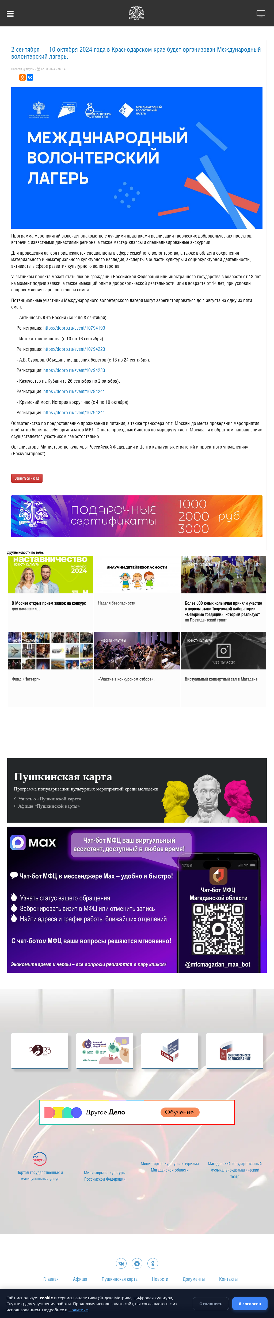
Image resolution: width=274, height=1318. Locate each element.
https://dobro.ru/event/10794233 (74, 370)
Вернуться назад (27, 478)
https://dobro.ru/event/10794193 (74, 328)
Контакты (228, 1279)
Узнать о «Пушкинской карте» (48, 798)
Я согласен (250, 1303)
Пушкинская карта (120, 1279)
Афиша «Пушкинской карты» (48, 806)
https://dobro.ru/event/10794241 (74, 391)
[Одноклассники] (22, 77)
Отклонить (210, 1303)
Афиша (80, 1279)
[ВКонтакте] (30, 77)
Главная (51, 1279)
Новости (160, 1279)
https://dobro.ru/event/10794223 (74, 349)
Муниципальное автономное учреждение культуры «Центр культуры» (39, 1178)
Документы (194, 1279)
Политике (78, 1309)
